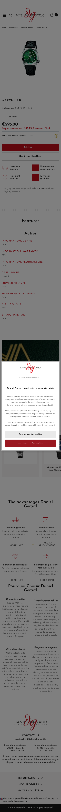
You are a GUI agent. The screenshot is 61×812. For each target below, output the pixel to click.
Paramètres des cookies (30, 434)
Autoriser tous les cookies (30, 443)
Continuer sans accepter (29, 378)
